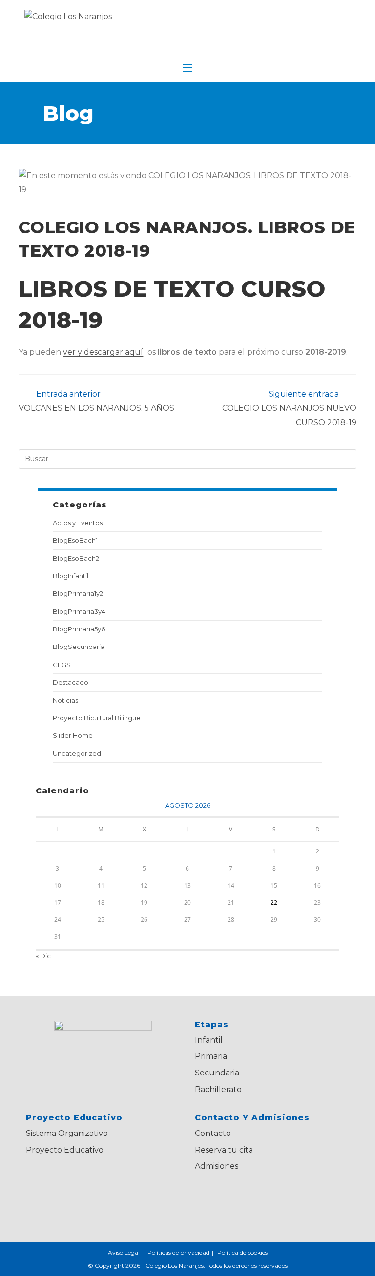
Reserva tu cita (224, 1149)
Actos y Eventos (78, 523)
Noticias (65, 700)
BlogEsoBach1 (75, 540)
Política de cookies (242, 1252)
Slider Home (73, 735)
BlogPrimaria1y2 (78, 593)
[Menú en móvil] (187, 67)
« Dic (43, 956)
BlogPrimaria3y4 (79, 611)
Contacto (213, 1133)
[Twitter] (209, 1198)
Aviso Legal (124, 1252)
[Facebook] (239, 1198)
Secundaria (217, 1072)
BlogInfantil (70, 576)
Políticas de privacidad (178, 1252)
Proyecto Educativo (65, 1149)
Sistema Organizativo (67, 1133)
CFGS (62, 664)
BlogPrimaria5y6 (79, 629)
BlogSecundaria (78, 646)
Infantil (209, 1040)
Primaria (211, 1056)
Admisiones (216, 1166)
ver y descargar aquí (103, 352)
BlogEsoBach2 (76, 558)
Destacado (70, 682)
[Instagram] (269, 1198)
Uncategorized (77, 753)
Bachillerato (218, 1089)
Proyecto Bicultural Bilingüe (97, 718)
